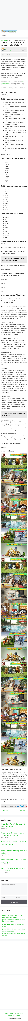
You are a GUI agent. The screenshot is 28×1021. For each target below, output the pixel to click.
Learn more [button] (5, 795)
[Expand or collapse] (25, 55)
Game (5, 40)
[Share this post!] (18, 807)
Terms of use (11, 1015)
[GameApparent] (9, 31)
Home (2, 40)
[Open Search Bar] (26, 31)
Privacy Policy (19, 1013)
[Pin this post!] (26, 807)
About (6, 1013)
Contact (12, 1013)
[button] (14, 461)
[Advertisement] (14, 15)
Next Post (23, 810)
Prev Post (5, 810)
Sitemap (18, 1015)
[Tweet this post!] (21, 807)
